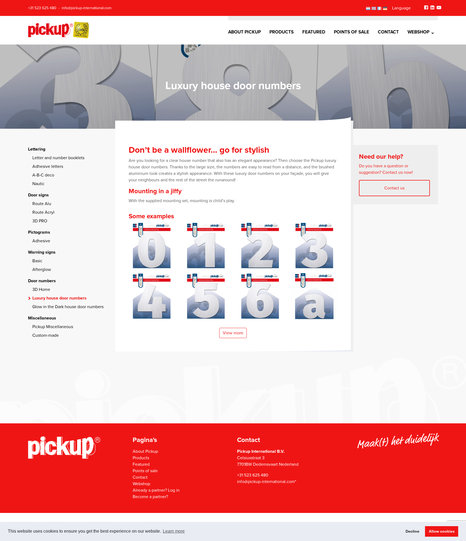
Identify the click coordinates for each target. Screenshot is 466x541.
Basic (37, 261)
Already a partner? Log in (156, 490)
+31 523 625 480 (42, 8)
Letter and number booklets (58, 158)
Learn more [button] (174, 531)
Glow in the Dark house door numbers (68, 306)
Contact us (394, 188)
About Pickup (244, 32)
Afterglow (41, 269)
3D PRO (39, 221)
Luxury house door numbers (59, 298)
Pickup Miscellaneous (52, 326)
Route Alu (41, 203)
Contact (388, 32)
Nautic (38, 183)
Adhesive (41, 241)
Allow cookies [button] (442, 531)
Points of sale (351, 32)
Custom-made (45, 335)
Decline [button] (412, 531)
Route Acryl (43, 212)
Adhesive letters (47, 166)
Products (281, 32)
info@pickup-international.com (86, 8)
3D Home (41, 289)
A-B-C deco (43, 175)
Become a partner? (150, 496)
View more (233, 333)
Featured (313, 32)
